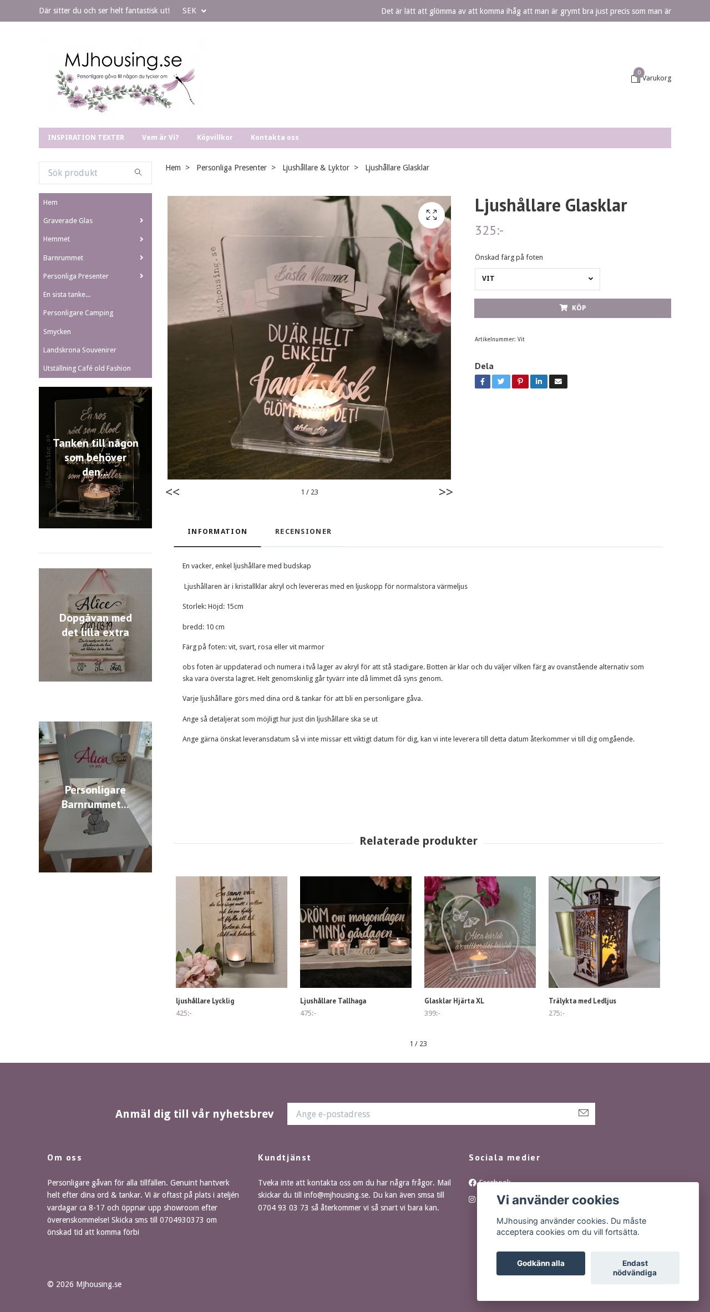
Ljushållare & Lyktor (315, 245)
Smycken (57, 410)
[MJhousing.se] (196, 118)
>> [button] (446, 570)
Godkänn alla (541, 1263)
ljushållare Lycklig (205, 1079)
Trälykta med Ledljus (582, 1079)
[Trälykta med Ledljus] (604, 1010)
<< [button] (172, 570)
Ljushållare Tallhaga (333, 1079)
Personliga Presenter (76, 354)
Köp (579, 386)
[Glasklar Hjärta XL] (480, 1010)
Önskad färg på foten (509, 335)
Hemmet (56, 317)
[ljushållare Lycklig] (231, 1010)
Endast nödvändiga (635, 1268)
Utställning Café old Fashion (87, 446)
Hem (50, 280)
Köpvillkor (215, 215)
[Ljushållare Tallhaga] (356, 1010)
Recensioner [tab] (303, 609)
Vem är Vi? (160, 215)
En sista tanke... (66, 373)
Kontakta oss (275, 215)
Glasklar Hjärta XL (454, 1079)
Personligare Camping (78, 391)
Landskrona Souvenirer (79, 428)
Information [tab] (217, 609)
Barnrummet (63, 336)
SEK (190, 10)
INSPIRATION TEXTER (86, 215)
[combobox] (537, 357)
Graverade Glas (68, 299)
